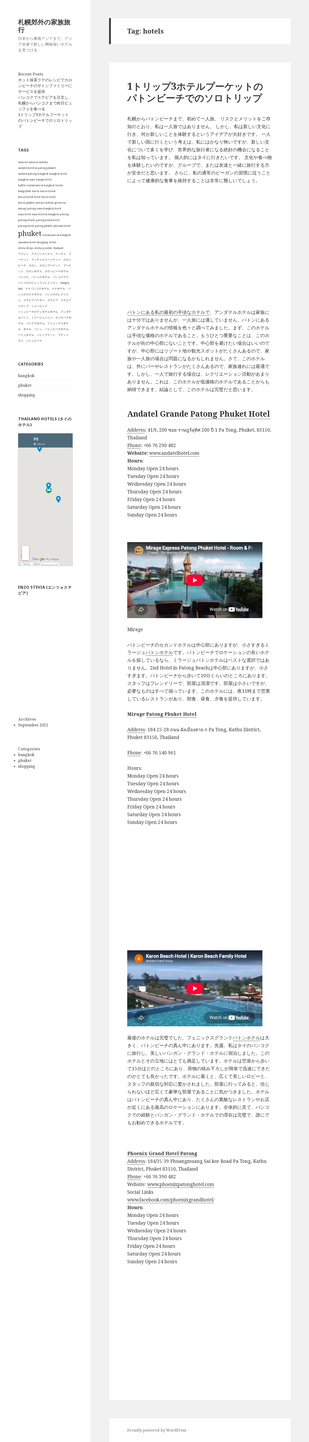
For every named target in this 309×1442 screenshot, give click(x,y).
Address (136, 430)
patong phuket (44, 226)
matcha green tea (55, 202)
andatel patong (27, 173)
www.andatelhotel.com (174, 453)
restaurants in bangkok (56, 235)
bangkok (43, 173)
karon (35, 191)
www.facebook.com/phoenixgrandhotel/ (170, 1200)
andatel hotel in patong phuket (37, 168)
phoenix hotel (62, 226)
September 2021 (33, 725)
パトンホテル (159, 652)
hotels (59, 185)
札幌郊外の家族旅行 (44, 25)
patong (64, 214)
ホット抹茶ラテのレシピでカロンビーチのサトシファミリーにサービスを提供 (45, 85)
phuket (30, 233)
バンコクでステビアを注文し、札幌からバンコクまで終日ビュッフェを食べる (45, 103)
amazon (23, 162)
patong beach (26, 220)
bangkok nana (26, 179)
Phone (134, 445)
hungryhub (24, 191)
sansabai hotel (27, 242)
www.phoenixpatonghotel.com (180, 1184)
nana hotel (24, 214)
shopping (42, 242)
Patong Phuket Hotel (230, 413)
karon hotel (48, 197)
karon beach (48, 191)
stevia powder (43, 248)
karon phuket (26, 202)
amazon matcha (38, 162)
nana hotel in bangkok (45, 214)
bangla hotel (43, 179)
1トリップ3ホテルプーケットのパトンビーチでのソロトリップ (45, 120)
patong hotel (26, 226)
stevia (52, 242)
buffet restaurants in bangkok (36, 185)
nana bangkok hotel (49, 208)
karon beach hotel (29, 197)
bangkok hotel (58, 173)
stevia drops (26, 248)
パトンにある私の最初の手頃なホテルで (168, 312)
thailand (58, 248)
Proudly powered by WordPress (156, 1430)
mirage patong (27, 208)
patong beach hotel (47, 220)
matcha (39, 202)
